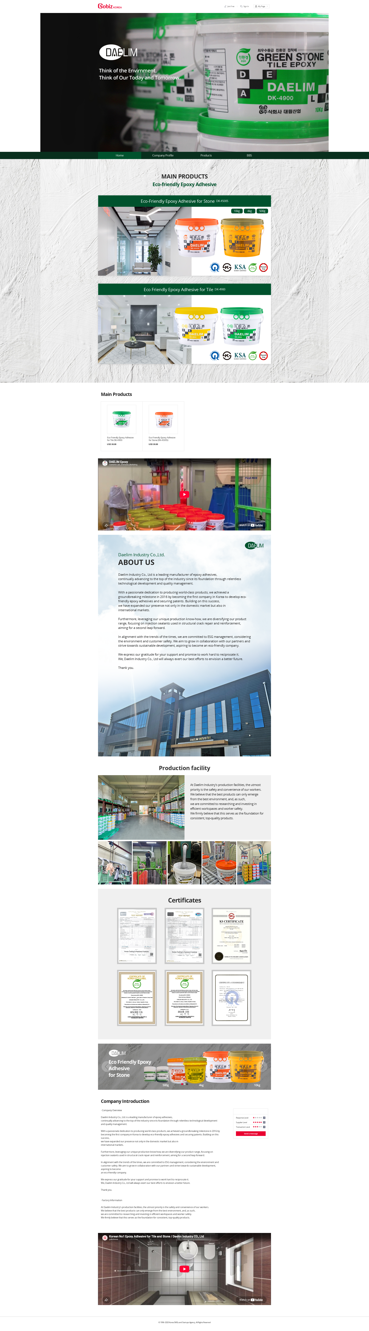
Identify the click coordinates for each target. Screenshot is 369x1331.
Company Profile (163, 155)
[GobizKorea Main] (110, 5)
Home (120, 155)
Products (206, 155)
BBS (249, 155)
